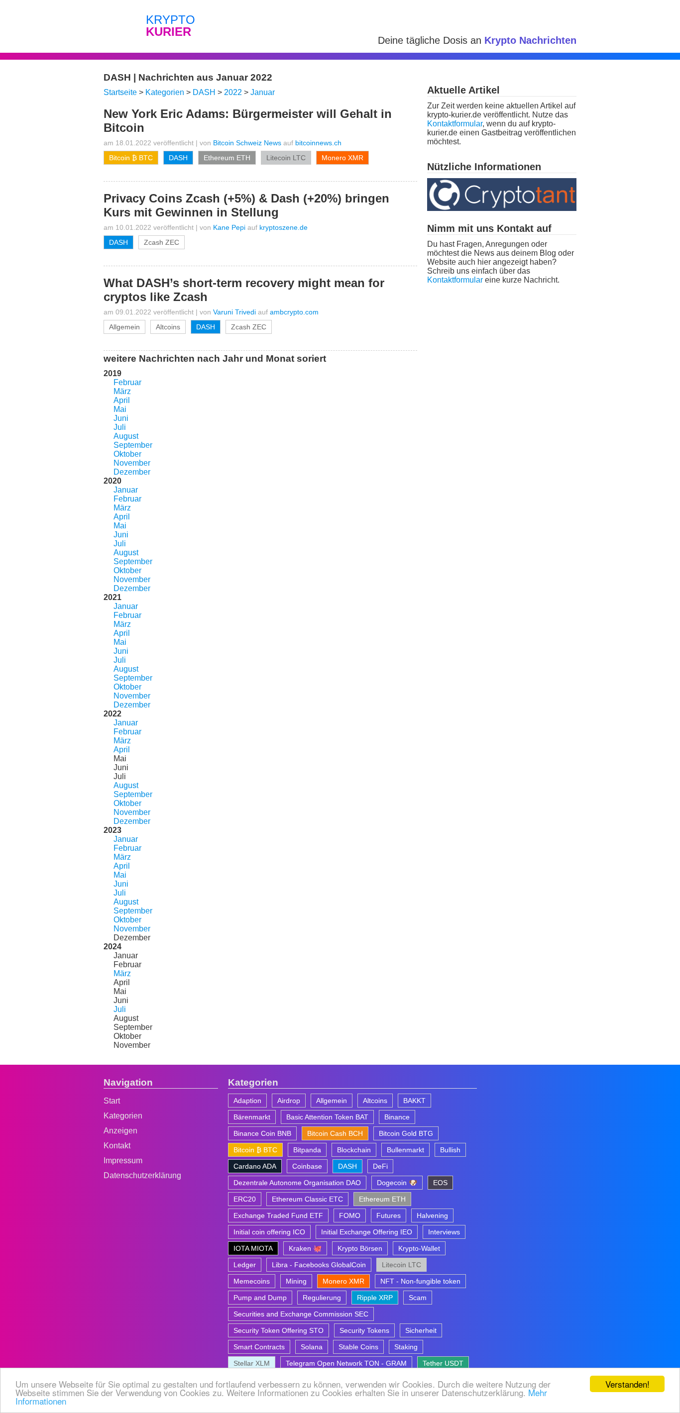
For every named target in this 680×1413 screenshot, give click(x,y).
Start (112, 1101)
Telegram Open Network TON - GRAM (346, 1363)
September (132, 445)
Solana (312, 1347)
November (131, 463)
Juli (119, 427)
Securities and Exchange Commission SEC (300, 1314)
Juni (120, 418)
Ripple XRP (375, 1298)
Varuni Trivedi (234, 312)
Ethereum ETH (227, 158)
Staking (406, 1347)
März (122, 391)
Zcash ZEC (161, 242)
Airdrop (288, 1101)
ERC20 (244, 1199)
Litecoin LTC (286, 158)
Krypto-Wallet (419, 1248)
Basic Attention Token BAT (327, 1117)
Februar (127, 382)
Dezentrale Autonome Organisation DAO (297, 1183)
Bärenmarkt (251, 1117)
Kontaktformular (454, 123)
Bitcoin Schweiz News (247, 143)
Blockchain (354, 1150)
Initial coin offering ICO (269, 1232)
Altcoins (168, 327)
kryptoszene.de (283, 227)
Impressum (123, 1160)
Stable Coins (358, 1347)
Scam (418, 1298)
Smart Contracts (259, 1347)
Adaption (247, 1101)
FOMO (349, 1215)
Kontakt (117, 1145)
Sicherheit (421, 1330)
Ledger (244, 1265)
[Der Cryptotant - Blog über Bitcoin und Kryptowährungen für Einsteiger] (501, 208)
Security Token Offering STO (278, 1330)
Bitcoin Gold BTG (406, 1133)
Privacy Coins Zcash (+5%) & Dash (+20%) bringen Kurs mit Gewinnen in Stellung (246, 205)
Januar (125, 490)
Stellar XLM (251, 1363)
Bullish (450, 1150)
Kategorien (123, 1115)
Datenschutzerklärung (142, 1175)
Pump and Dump (260, 1298)
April (121, 400)
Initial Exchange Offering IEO (366, 1232)
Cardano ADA (254, 1166)
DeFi (380, 1166)
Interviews (444, 1232)
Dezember (131, 472)
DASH (178, 158)
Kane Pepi (229, 227)
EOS (440, 1183)
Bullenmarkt (405, 1150)
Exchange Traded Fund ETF (278, 1215)
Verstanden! (627, 1384)
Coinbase (307, 1166)
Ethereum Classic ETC (307, 1199)
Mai (119, 409)
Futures (388, 1215)
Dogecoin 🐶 (397, 1183)
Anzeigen (120, 1130)
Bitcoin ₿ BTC (131, 158)
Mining (296, 1281)
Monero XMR (342, 158)
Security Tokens (364, 1330)
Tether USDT (443, 1363)
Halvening (432, 1215)
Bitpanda (307, 1150)
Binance (397, 1117)
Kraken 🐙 (305, 1248)
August (125, 436)
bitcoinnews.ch (318, 143)
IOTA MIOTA (253, 1248)
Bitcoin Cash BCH (335, 1133)
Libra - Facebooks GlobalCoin (319, 1265)
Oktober (127, 454)
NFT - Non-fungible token (420, 1281)
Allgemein (124, 327)
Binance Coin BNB (262, 1133)
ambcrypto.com (294, 312)
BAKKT (414, 1101)
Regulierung (322, 1298)
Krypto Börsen (360, 1248)
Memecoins (251, 1281)
